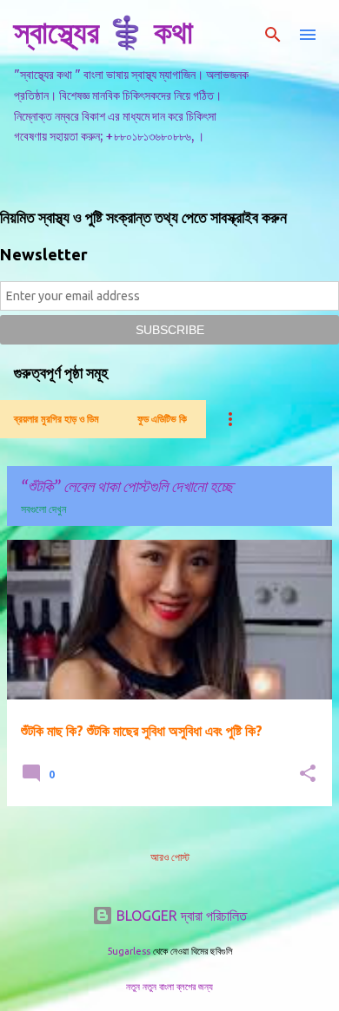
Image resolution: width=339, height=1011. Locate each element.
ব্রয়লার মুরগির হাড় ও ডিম (56, 418)
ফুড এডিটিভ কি (162, 418)
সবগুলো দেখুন (43, 509)
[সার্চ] (273, 35)
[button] (307, 774)
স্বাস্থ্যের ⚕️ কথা (103, 31)
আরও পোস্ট (169, 857)
